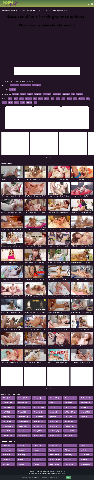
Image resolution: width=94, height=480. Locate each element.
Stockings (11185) (39, 407)
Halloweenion (7, 455)
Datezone (84, 459)
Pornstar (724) (69, 426)
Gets (22, 102)
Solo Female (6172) (40, 417)
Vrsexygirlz (84, 445)
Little (15, 99)
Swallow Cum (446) (9, 426)
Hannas (36, 450)
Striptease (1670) (23, 421)
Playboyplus (6, 445)
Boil (66, 445)
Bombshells (6, 464)
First (10, 99)
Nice (21, 99)
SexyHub (12, 89)
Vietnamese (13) (54, 426)
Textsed (36, 464)
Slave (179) (68, 417)
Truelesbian (84, 450)
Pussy (46, 99)
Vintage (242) (7, 421)
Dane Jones (14, 85)
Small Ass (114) (54, 431)
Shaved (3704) (54, 398)
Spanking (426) (23, 402)
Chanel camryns (54, 459)
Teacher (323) (22, 426)
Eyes (40, 99)
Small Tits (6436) (70, 407)
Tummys (52, 450)
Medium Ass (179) (70, 435)
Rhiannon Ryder (26, 85)
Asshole (29, 102)
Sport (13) (37, 402)
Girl (88, 99)
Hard (10, 102)
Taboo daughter (54, 455)
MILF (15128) (6, 412)
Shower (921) (69, 402)
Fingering (66, 94)
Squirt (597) (6, 431)
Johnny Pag (36, 85)
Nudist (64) (84, 417)
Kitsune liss (37, 459)
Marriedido (6, 459)
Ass (63, 99)
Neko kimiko (69, 464)
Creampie (38, 94)
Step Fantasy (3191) (24, 435)
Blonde (23, 94)
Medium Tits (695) (86, 398)
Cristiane (21, 464)
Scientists (21, 445)
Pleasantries (7, 450)
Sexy (58, 99)
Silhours (67, 459)
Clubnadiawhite (85, 464)
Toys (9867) (53, 407)
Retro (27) (52, 402)
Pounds (81, 99)
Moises (20, 459)
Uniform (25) (53, 412)
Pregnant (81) (7, 417)
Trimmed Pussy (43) (24, 417)
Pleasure (28, 99)
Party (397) (84, 407)
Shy (35, 99)
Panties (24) (69, 421)
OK (68, 477)
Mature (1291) (69, 431)
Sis (35, 102)
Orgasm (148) (7, 402)
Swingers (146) (7, 435)
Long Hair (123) (85, 402)
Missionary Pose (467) (9, 407)
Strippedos (21, 450)
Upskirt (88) (53, 417)
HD (73, 94)
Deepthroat (56, 94)
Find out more (60, 477)
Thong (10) (37, 398)
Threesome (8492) (71, 398)
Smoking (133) (54, 435)
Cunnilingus (47, 94)
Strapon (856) (22, 407)
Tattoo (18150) (23, 398)
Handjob (79, 94)
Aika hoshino (85, 455)
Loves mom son (54, 464)
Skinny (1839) (38, 431)
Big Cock (15, 94)
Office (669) (6, 398)
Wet (75, 99)
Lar (35, 455)
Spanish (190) (53, 421)
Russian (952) (38, 412)
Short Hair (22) (38, 421)
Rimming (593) (38, 435)
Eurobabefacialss (55, 445)
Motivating (21, 455)
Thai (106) (21, 431)
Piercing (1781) (85, 412)
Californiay (37, 445)
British (30, 94)
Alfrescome (69, 450)
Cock (4, 102)
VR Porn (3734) (70, 412)
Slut (52, 99)
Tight (16, 102)
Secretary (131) (39, 426)
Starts (69, 99)
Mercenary (68, 455)
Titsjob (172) (22, 412)
